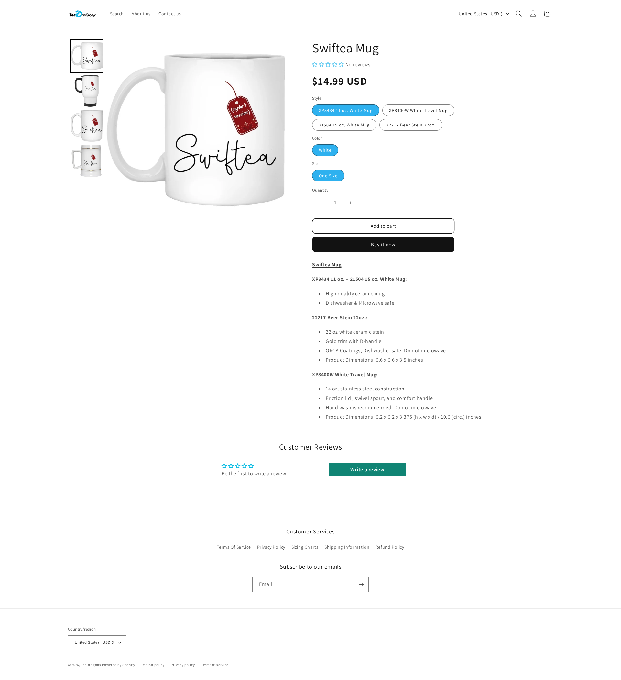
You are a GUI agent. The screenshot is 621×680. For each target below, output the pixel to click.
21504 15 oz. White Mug (344, 125)
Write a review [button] (367, 469)
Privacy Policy (271, 547)
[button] (519, 13)
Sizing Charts (305, 547)
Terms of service (214, 665)
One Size (328, 176)
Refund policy (153, 665)
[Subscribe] (361, 584)
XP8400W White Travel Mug (418, 110)
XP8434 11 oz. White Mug (346, 110)
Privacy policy (183, 665)
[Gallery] (177, 129)
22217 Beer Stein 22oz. (411, 125)
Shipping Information (346, 547)
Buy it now (383, 244)
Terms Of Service (234, 547)
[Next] (276, 130)
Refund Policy (390, 547)
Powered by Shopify (118, 665)
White (325, 150)
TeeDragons (91, 665)
